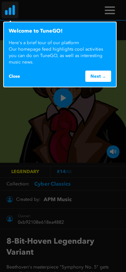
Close (14, 76)
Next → (98, 76)
